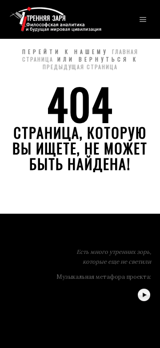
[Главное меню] (143, 19)
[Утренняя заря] (55, 19)
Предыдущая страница (80, 66)
